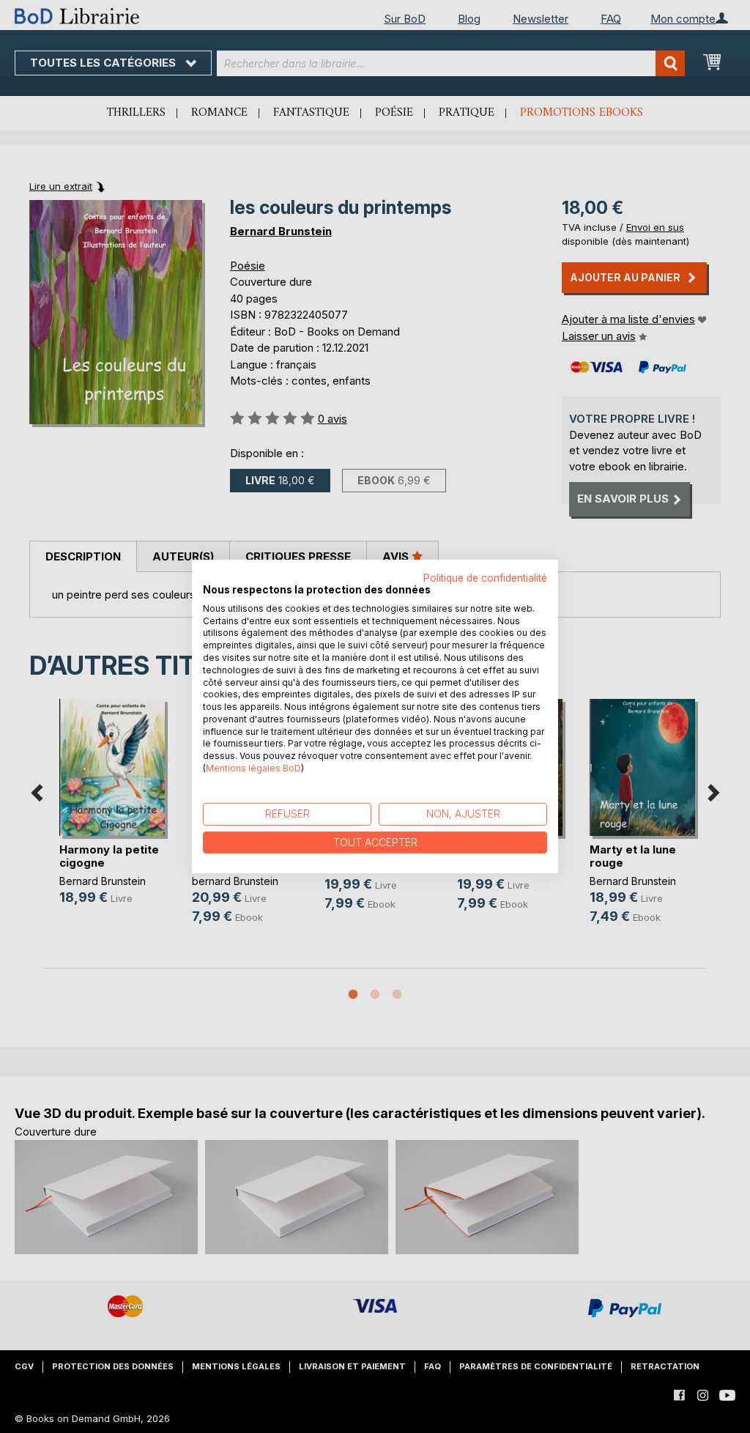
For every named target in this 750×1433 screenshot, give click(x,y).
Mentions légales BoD (253, 768)
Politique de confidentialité (485, 578)
